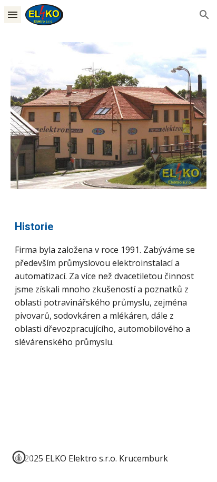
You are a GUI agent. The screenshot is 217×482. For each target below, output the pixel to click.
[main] (108, 283)
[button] (12, 14)
